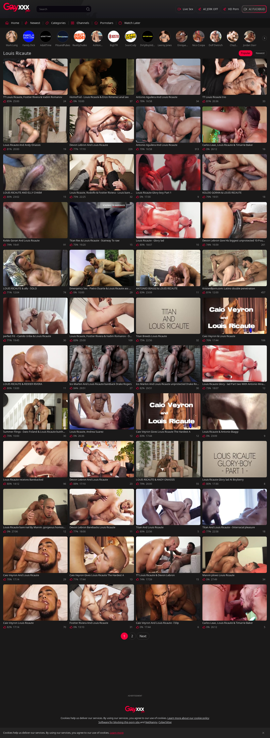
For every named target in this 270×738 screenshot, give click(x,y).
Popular (245, 53)
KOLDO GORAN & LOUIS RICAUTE (222, 192)
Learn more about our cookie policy (188, 718)
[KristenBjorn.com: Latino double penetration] (234, 273)
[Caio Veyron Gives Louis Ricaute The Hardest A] (168, 416)
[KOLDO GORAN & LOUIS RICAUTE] (234, 177)
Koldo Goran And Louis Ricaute (21, 240)
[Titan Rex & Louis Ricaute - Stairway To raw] (102, 225)
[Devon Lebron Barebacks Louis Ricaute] (102, 512)
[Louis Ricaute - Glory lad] (168, 225)
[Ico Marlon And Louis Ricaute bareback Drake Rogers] (102, 368)
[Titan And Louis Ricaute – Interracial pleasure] (234, 512)
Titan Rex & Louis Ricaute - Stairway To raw (94, 240)
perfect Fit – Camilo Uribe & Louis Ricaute (27, 336)
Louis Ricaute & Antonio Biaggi (220, 431)
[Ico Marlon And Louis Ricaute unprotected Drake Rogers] (168, 368)
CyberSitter (165, 722)
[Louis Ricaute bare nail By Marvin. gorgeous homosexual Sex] (35, 512)
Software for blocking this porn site (119, 722)
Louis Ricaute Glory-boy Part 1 (153, 192)
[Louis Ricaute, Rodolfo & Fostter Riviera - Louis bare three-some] (102, 177)
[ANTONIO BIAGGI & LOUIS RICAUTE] (168, 273)
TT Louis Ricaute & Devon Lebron (155, 575)
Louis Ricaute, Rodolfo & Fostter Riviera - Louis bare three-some (100, 192)
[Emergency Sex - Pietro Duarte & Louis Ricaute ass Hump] (102, 273)
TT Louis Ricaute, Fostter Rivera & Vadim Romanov (32, 97)
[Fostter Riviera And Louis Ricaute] (102, 607)
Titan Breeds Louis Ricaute (151, 336)
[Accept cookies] (263, 732)
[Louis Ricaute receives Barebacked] (35, 464)
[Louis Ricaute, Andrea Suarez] (102, 416)
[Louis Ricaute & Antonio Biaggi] (234, 416)
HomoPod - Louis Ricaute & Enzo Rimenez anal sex (99, 97)
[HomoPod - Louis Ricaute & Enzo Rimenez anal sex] (102, 81)
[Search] (88, 9)
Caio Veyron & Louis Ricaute (218, 336)
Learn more (117, 732)
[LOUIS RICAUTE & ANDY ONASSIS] (168, 464)
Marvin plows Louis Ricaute (218, 575)
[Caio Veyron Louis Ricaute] (35, 607)
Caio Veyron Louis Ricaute (18, 622)
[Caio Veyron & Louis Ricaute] (234, 321)
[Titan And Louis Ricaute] (168, 512)
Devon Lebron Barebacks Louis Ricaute (92, 527)
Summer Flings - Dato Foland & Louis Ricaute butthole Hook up (34, 431)
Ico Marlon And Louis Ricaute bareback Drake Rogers (101, 384)
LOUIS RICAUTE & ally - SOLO (20, 288)
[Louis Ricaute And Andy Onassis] (35, 129)
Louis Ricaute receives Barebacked (23, 479)
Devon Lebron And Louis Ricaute (89, 144)
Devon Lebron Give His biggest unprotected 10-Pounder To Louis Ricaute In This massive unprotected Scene (233, 240)
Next (143, 636)
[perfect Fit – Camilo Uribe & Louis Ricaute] (35, 321)
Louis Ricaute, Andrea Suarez (86, 431)
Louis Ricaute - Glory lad (150, 240)
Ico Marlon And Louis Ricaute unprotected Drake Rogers (167, 384)
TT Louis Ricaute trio (214, 97)
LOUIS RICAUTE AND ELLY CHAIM (22, 192)
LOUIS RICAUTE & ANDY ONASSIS (155, 479)
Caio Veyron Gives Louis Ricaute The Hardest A (163, 431)
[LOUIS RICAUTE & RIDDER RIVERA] (35, 368)
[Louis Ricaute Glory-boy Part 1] (168, 177)
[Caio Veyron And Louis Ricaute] (35, 559)
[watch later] (8, 63)
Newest (260, 53)
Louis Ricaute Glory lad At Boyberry (223, 479)
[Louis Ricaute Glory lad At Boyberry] (234, 464)
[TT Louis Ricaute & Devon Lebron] (168, 559)
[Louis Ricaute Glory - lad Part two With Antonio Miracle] (234, 368)
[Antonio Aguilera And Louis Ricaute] (168, 81)
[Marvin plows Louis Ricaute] (234, 559)
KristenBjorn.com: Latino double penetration (228, 288)
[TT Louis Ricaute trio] (234, 81)
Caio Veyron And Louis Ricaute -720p (157, 622)
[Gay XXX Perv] (17, 8)
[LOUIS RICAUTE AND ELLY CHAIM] (35, 177)
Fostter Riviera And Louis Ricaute (89, 622)
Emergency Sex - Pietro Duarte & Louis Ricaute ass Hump (101, 288)
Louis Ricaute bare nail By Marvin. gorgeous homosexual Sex (34, 527)
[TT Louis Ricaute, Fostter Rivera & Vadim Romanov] (35, 81)
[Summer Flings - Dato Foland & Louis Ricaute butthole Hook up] (35, 416)
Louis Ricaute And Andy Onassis (22, 144)
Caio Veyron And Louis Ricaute (21, 575)
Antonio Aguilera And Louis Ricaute (156, 97)
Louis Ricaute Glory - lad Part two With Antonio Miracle (233, 384)
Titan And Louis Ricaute (149, 527)
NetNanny (151, 722)
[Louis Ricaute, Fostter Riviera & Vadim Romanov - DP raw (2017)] (102, 321)
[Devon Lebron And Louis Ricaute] (102, 129)
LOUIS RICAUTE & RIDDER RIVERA (22, 384)
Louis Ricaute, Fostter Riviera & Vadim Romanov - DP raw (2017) (100, 336)
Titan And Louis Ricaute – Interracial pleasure (228, 527)
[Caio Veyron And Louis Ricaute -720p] (168, 607)
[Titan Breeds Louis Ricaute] (168, 321)
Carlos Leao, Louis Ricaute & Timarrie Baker (227, 144)
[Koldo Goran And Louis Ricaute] (35, 225)
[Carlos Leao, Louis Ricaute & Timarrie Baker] (234, 129)
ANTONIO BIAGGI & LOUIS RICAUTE (156, 288)
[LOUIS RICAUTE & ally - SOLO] (35, 273)
